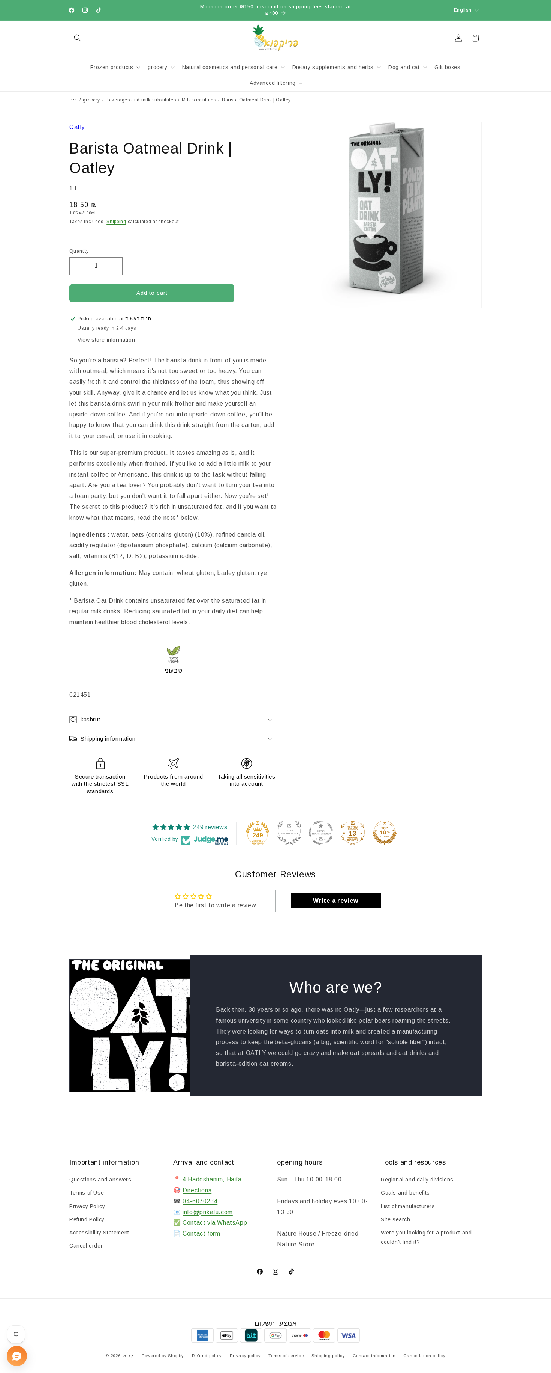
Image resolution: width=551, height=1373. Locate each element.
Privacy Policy (87, 1206)
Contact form (201, 1233)
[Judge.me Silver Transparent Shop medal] (321, 833)
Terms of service (286, 1355)
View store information (106, 340)
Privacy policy (245, 1355)
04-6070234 (200, 1201)
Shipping (116, 221)
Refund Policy (87, 1219)
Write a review (335, 901)
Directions (197, 1190)
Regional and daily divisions (417, 1180)
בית (73, 100)
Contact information (374, 1355)
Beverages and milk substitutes (141, 100)
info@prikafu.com (208, 1212)
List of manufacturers (408, 1206)
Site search (395, 1219)
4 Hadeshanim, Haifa (212, 1179)
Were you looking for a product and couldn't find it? (426, 1237)
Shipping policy (328, 1355)
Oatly (77, 127)
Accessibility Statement (99, 1233)
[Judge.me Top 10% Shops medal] (385, 833)
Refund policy (207, 1355)
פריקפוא (131, 1355)
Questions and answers (100, 1180)
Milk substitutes (199, 100)
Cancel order (86, 1246)
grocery (91, 100)
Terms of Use (86, 1193)
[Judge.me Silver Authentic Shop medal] (289, 833)
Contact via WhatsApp (215, 1222)
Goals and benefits (405, 1193)
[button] (77, 38)
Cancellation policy (424, 1355)
